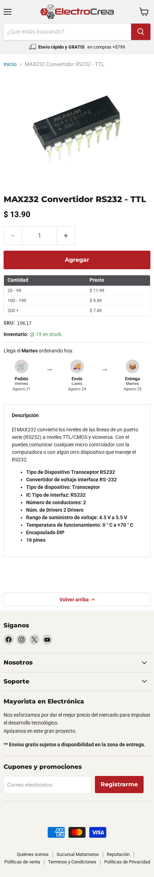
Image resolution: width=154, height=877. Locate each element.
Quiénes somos (33, 854)
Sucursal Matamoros (78, 854)
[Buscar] (140, 32)
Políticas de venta (22, 862)
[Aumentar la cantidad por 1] (66, 235)
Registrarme (119, 784)
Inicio (10, 64)
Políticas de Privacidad (127, 862)
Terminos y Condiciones (72, 862)
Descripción (25, 415)
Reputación (118, 854)
